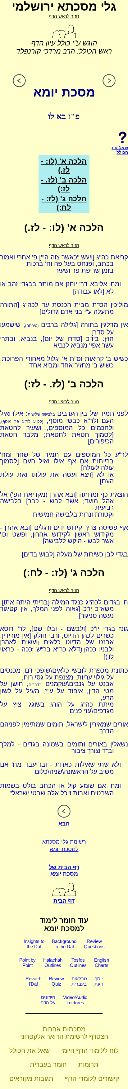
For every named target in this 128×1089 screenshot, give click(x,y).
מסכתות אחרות (64, 1029)
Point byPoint (27, 962)
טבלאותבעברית (79, 981)
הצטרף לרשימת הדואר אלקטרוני (64, 1036)
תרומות (88, 1064)
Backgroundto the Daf (64, 944)
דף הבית (64, 901)
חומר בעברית (48, 1064)
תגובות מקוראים (31, 1078)
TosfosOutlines (78, 962)
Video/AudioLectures (75, 1000)
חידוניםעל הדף (48, 1000)
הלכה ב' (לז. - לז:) (64, 184)
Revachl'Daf (33, 981)
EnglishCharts (101, 962)
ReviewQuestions (94, 944)
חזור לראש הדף (64, 16)
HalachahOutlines (52, 962)
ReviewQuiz (56, 981)
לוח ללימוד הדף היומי (90, 1050)
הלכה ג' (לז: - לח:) (63, 202)
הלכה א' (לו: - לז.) (64, 165)
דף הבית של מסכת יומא (64, 870)
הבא (64, 824)
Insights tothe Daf (34, 944)
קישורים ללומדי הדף (92, 1078)
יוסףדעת (98, 981)
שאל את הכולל (29, 1050)
